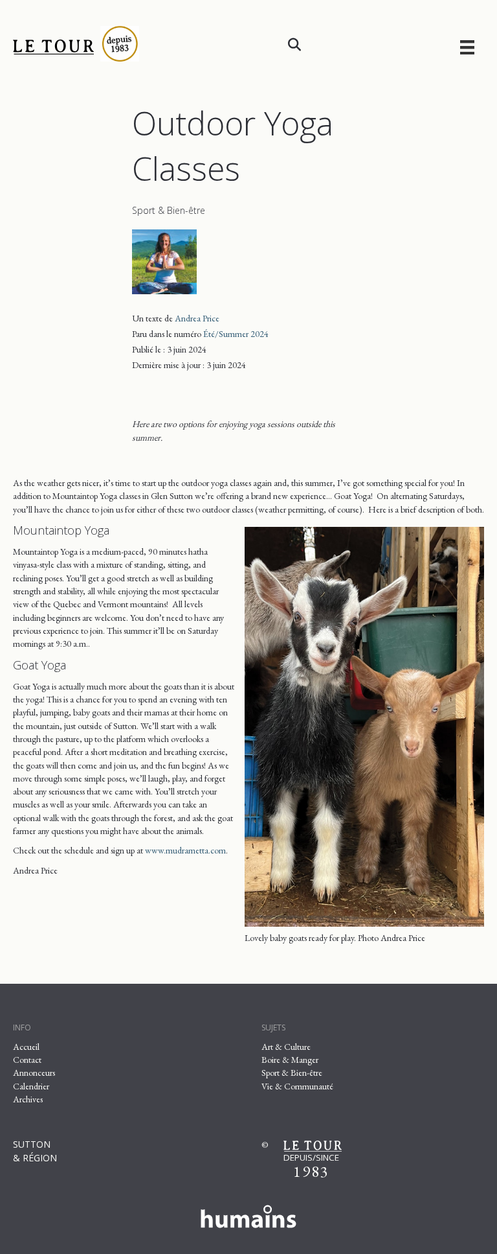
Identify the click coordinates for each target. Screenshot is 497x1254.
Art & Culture (286, 1046)
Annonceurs (34, 1072)
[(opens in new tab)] (248, 1214)
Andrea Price (197, 318)
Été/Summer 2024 (236, 334)
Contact (27, 1059)
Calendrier (31, 1086)
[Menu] (467, 47)
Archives (28, 1099)
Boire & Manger (289, 1059)
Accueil (26, 1046)
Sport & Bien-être (168, 210)
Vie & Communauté (297, 1086)
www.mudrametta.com (185, 850)
